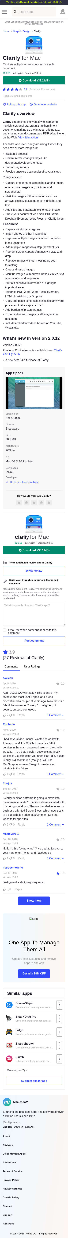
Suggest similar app (34, 1081)
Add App (8, 1145)
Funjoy (7, 783)
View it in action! (28, 137)
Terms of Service (12, 1171)
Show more (34, 900)
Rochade (9, 724)
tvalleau (8, 678)
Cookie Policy (11, 1197)
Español (29, 1127)
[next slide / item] (60, 393)
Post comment (34, 640)
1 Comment (54, 715)
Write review (34, 571)
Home (6, 31)
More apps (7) (16, 1070)
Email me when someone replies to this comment (32, 631)
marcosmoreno (13, 867)
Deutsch (18, 1127)
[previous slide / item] (8, 393)
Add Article (9, 1162)
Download (36, 80)
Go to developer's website (24, 482)
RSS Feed (8, 1223)
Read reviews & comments (17, 95)
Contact (7, 1206)
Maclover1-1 (11, 834)
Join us (57, 2)
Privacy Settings (12, 1188)
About (6, 1136)
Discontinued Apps (14, 1153)
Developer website (45, 104)
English (7, 1127)
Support (7, 1214)
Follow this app (16, 104)
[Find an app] (15, 12)
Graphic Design (21, 31)
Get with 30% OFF (34, 973)
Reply (21, 715)
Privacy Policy (11, 1179)
